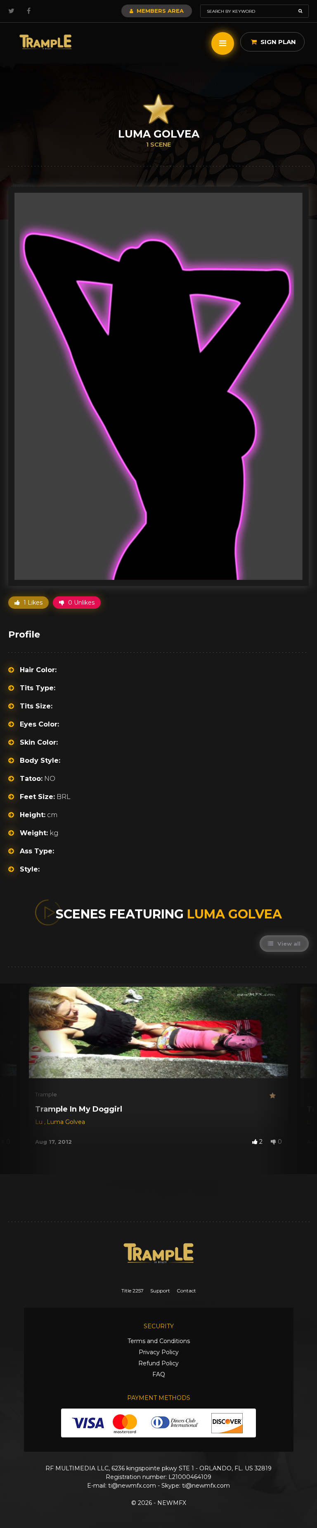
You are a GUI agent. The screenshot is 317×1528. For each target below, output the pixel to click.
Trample (46, 1094)
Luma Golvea (66, 1122)
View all (288, 943)
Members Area (159, 10)
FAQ (158, 1374)
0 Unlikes (80, 602)
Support (160, 1290)
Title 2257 (132, 1290)
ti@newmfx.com (132, 1485)
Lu (39, 1122)
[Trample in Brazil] (45, 42)
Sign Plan (277, 42)
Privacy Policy (159, 1352)
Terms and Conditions (159, 1341)
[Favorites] (276, 1096)
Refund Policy (158, 1363)
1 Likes (32, 602)
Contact (186, 1290)
